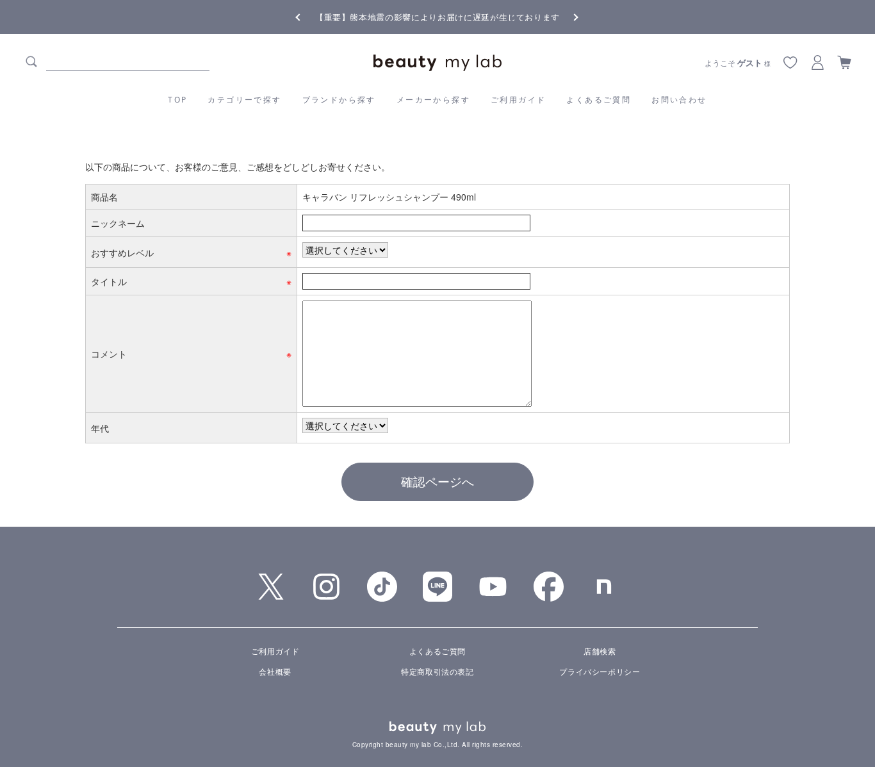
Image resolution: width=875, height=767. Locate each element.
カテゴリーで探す (244, 99)
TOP (177, 99)
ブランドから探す (339, 99)
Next (565, 16)
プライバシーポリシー (599, 671)
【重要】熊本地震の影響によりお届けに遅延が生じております (437, 17)
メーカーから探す (433, 99)
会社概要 (275, 671)
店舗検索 (600, 650)
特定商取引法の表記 (437, 671)
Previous (309, 16)
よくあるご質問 (598, 99)
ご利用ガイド (518, 99)
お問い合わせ (679, 99)
